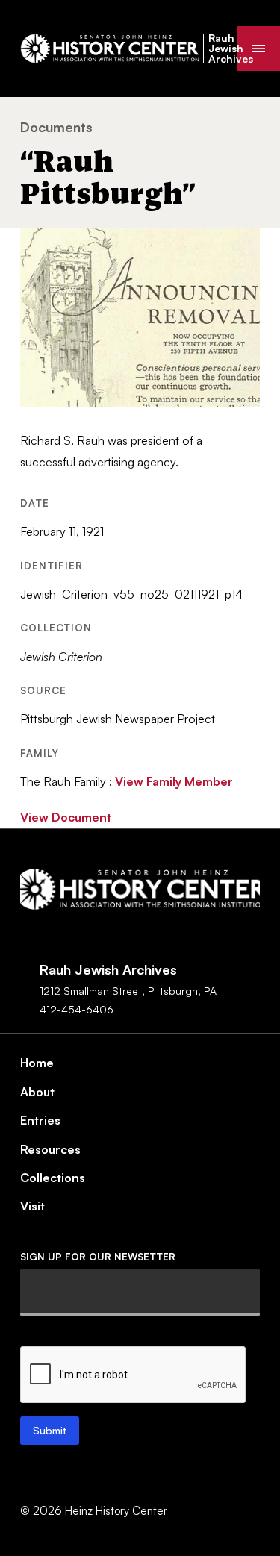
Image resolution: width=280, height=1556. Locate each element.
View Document (65, 817)
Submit (49, 1430)
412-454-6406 (76, 1009)
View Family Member (174, 781)
